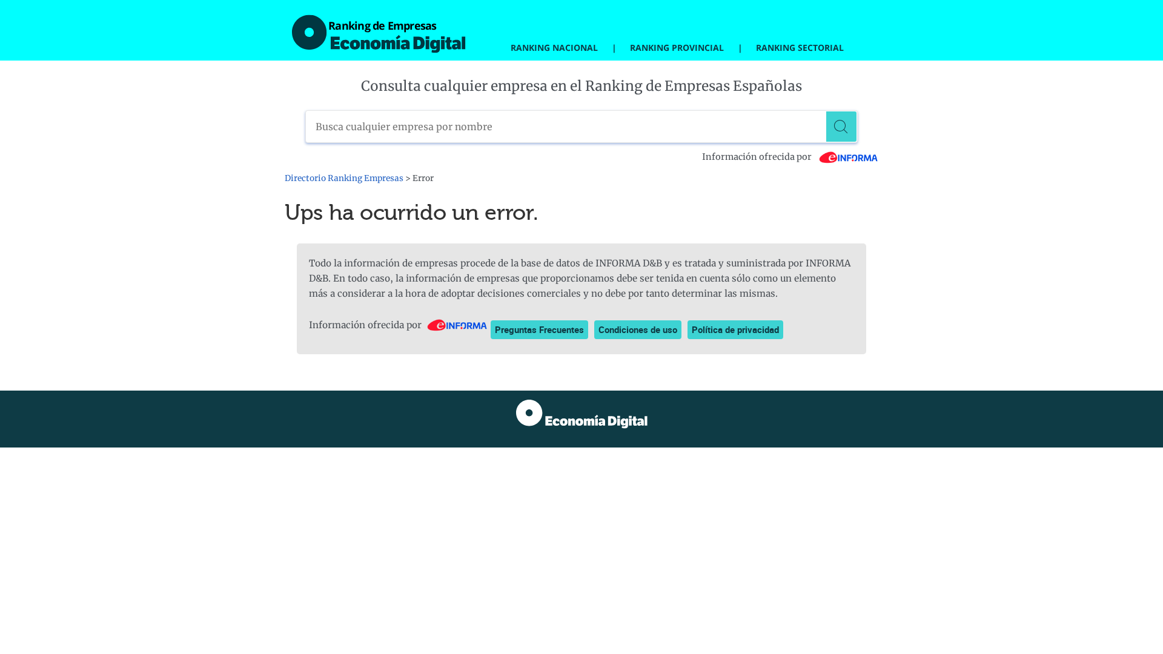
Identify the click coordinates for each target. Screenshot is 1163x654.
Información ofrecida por (757, 156)
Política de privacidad (735, 329)
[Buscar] (841, 126)
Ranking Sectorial (800, 47)
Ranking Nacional (554, 47)
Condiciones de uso (637, 329)
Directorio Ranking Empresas (344, 178)
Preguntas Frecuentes (539, 329)
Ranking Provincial (677, 47)
